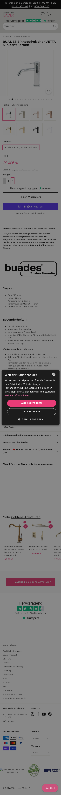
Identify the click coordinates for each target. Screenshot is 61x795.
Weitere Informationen (17, 395)
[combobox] (53, 374)
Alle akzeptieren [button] (31, 403)
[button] (30, 419)
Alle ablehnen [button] (32, 411)
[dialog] (30, 397)
